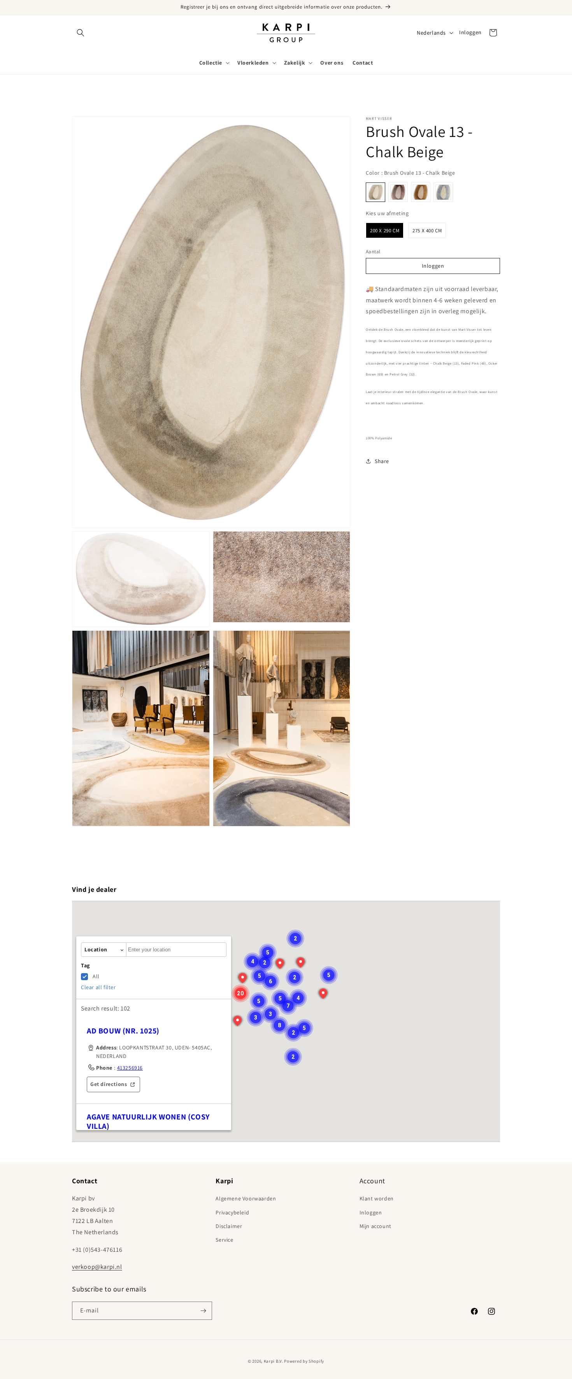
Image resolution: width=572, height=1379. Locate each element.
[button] (80, 32)
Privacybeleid (232, 1212)
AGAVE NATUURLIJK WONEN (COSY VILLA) (148, 1121)
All (96, 976)
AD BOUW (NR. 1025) (123, 1031)
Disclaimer (229, 1226)
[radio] (375, 192)
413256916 (130, 1067)
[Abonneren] (203, 1311)
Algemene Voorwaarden (246, 1198)
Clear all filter (98, 987)
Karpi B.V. (273, 1361)
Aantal (373, 251)
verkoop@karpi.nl (97, 1267)
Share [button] (382, 461)
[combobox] (176, 949)
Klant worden (377, 1198)
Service (224, 1239)
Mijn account (375, 1226)
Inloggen (470, 32)
